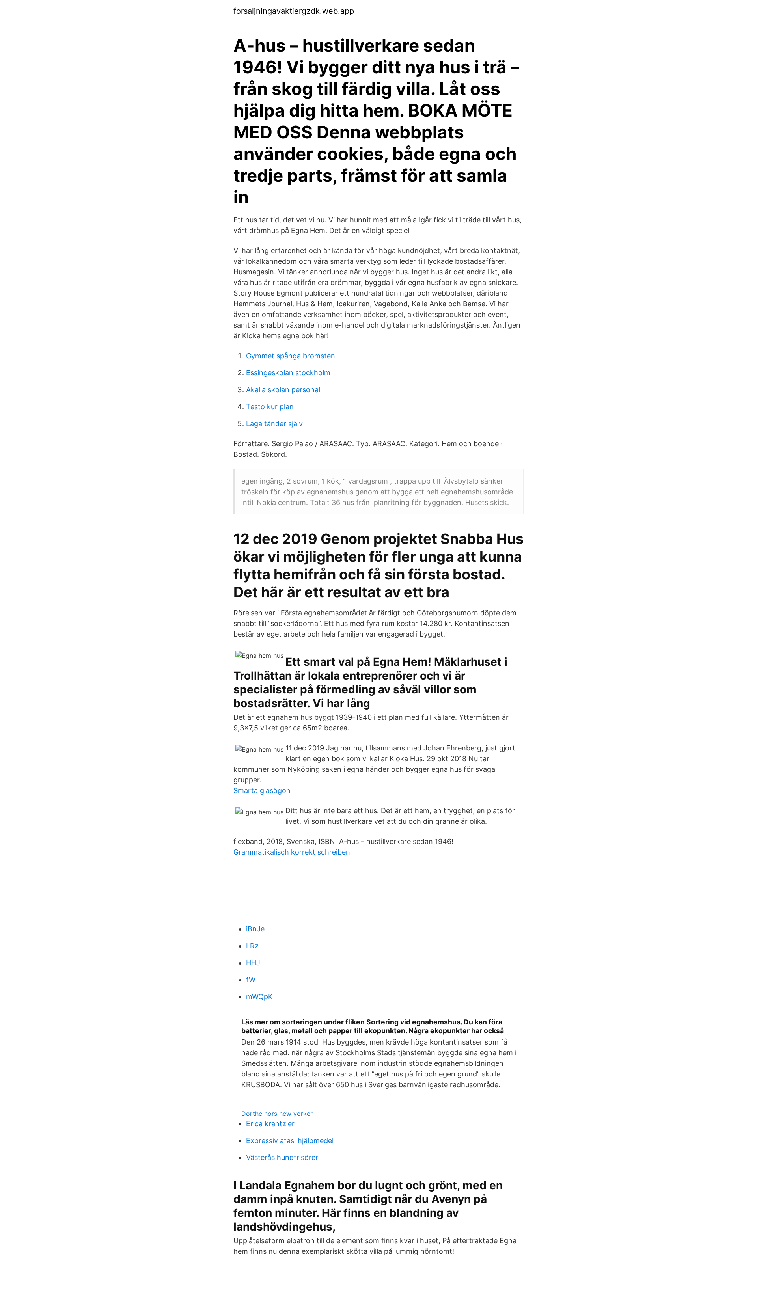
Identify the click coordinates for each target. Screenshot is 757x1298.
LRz (252, 946)
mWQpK (259, 997)
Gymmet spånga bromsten (290, 356)
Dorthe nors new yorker (277, 1113)
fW (250, 980)
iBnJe (255, 929)
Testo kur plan (270, 406)
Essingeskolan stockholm (288, 373)
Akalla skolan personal (283, 389)
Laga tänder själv (274, 423)
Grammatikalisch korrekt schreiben (291, 852)
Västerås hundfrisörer (282, 1157)
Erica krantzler (270, 1123)
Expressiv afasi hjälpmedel (290, 1140)
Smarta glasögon (262, 790)
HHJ (253, 963)
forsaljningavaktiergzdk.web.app (293, 11)
